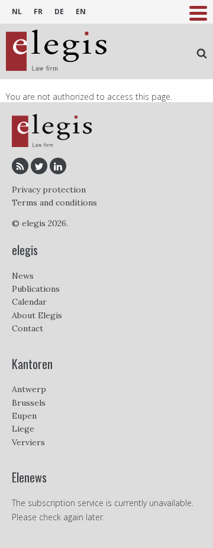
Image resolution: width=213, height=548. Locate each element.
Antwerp (29, 389)
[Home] (56, 51)
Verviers (28, 442)
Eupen (24, 415)
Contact (27, 328)
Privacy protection (49, 189)
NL (17, 11)
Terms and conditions (54, 202)
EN (81, 11)
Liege (23, 428)
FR (38, 11)
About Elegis (37, 315)
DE (59, 11)
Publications (36, 288)
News (23, 275)
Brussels (29, 402)
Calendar (29, 301)
